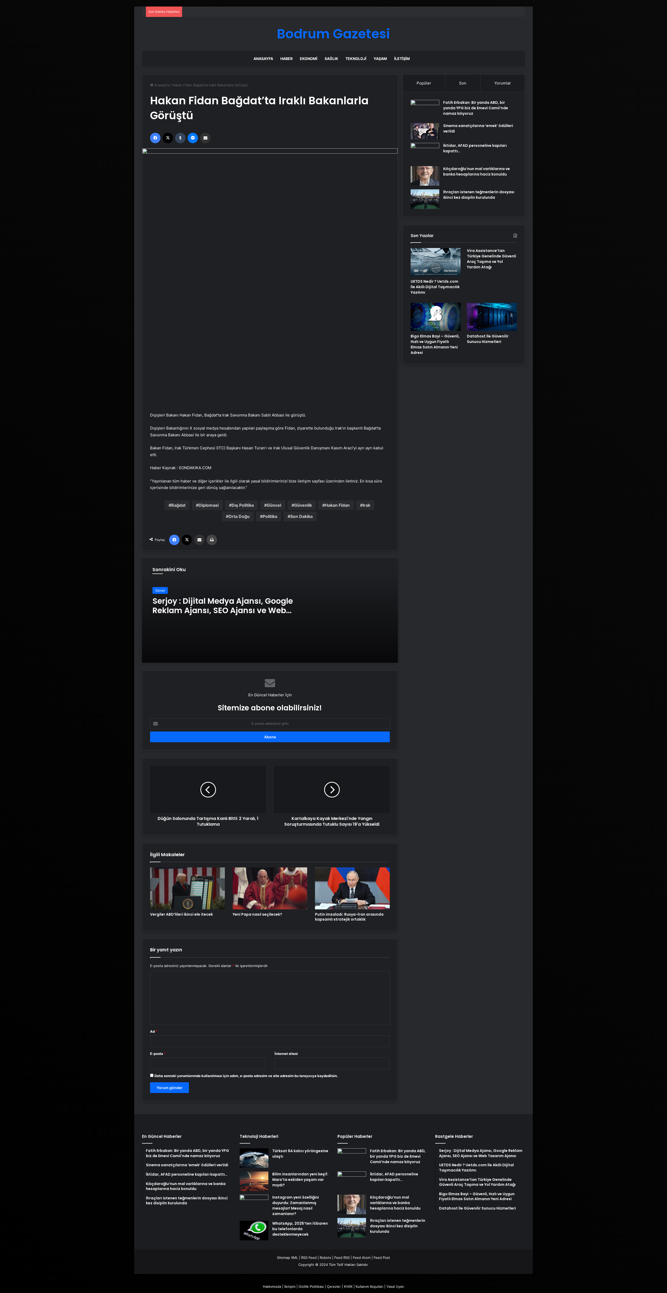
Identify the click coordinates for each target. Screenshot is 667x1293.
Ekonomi (308, 58)
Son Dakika (301, 516)
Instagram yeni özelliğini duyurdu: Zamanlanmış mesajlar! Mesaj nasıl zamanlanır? (295, 1205)
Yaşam (380, 58)
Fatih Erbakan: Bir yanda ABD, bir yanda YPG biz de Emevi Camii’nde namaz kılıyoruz (475, 108)
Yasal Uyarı (395, 1286)
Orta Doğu (239, 516)
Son (462, 83)
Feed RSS (342, 1257)
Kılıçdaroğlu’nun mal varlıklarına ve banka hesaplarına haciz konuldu (476, 171)
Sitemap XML (287, 1257)
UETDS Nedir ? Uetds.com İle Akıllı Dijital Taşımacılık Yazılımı (435, 287)
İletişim (402, 58)
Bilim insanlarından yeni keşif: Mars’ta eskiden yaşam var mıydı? (300, 1179)
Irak (366, 505)
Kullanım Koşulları (369, 1286)
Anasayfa (263, 58)
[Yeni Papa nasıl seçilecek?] (270, 888)
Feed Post (382, 1257)
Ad (153, 1031)
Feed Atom (361, 1257)
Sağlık (331, 58)
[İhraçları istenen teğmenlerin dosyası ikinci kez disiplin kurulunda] (425, 199)
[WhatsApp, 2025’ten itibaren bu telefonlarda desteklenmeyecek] (254, 1230)
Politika (270, 516)
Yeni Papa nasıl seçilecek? (257, 914)
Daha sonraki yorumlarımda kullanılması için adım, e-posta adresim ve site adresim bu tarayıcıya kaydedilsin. (246, 1076)
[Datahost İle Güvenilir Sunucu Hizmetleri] (492, 317)
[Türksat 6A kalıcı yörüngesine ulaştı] (254, 1158)
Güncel (274, 505)
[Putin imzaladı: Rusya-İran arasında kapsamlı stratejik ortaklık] (352, 888)
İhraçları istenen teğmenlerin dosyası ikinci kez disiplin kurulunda (478, 194)
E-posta (158, 1054)
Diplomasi (209, 505)
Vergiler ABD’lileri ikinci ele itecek (181, 914)
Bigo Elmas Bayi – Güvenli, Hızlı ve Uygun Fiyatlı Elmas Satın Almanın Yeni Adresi (435, 344)
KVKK (348, 1286)
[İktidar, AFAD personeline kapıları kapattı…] (425, 152)
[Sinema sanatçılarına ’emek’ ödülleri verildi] (425, 131)
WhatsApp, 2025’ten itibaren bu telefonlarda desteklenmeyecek (300, 1229)
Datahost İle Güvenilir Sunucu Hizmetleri (488, 339)
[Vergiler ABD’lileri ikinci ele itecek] (187, 888)
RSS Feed (309, 1257)
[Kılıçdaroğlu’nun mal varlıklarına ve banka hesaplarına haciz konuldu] (425, 176)
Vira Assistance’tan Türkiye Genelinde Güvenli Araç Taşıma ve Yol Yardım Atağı (491, 259)
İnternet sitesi (286, 1054)
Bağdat (178, 505)
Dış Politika (243, 505)
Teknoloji (355, 58)
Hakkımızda (272, 1286)
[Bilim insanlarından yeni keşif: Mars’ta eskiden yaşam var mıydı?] (254, 1181)
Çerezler (334, 1286)
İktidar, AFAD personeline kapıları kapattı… (394, 1176)
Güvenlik (303, 505)
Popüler (424, 83)
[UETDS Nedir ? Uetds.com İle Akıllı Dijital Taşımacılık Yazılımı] (436, 262)
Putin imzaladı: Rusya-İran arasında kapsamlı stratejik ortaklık (349, 917)
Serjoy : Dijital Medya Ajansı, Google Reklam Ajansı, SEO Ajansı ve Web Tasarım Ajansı (222, 610)
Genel (160, 590)
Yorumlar (502, 83)
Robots (325, 1257)
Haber (286, 58)
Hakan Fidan (337, 505)
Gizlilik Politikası (311, 1286)
